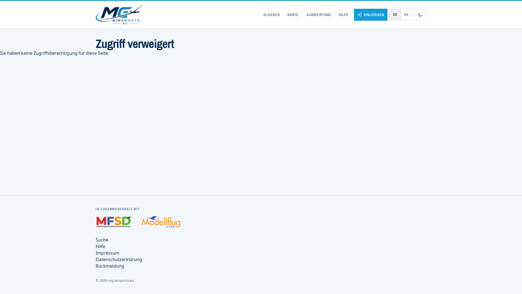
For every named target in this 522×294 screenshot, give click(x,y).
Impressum (107, 253)
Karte (293, 14)
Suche (102, 240)
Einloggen (374, 14)
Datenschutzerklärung (119, 259)
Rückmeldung (110, 266)
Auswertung (318, 14)
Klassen (271, 14)
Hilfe (343, 14)
